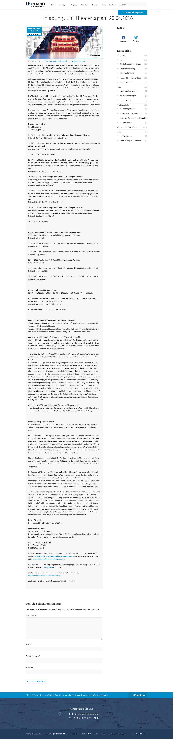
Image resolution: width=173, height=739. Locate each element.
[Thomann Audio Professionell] (35, 5)
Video (119, 132)
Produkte (84, 5)
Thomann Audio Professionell (56, 61)
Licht (119, 87)
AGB (96, 734)
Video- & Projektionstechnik (130, 140)
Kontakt (112, 5)
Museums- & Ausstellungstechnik (132, 118)
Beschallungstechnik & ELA (130, 64)
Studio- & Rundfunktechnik (130, 78)
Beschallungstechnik (128, 108)
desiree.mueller (79, 61)
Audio (119, 60)
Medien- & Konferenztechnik (130, 113)
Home (53, 5)
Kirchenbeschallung (127, 68)
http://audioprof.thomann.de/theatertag (48, 559)
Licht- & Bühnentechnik (129, 91)
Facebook (123, 41)
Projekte (74, 5)
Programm (48, 567)
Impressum (75, 734)
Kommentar (31, 615)
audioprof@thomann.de (87, 713)
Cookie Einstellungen (117, 734)
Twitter (136, 41)
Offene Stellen (138, 695)
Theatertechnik (125, 82)
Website (29, 667)
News (103, 5)
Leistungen (63, 5)
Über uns (94, 5)
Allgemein (121, 55)
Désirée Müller (39, 556)
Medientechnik (123, 105)
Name (29, 644)
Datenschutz (87, 734)
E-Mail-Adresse (33, 656)
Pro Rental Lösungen (128, 73)
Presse (103, 734)
